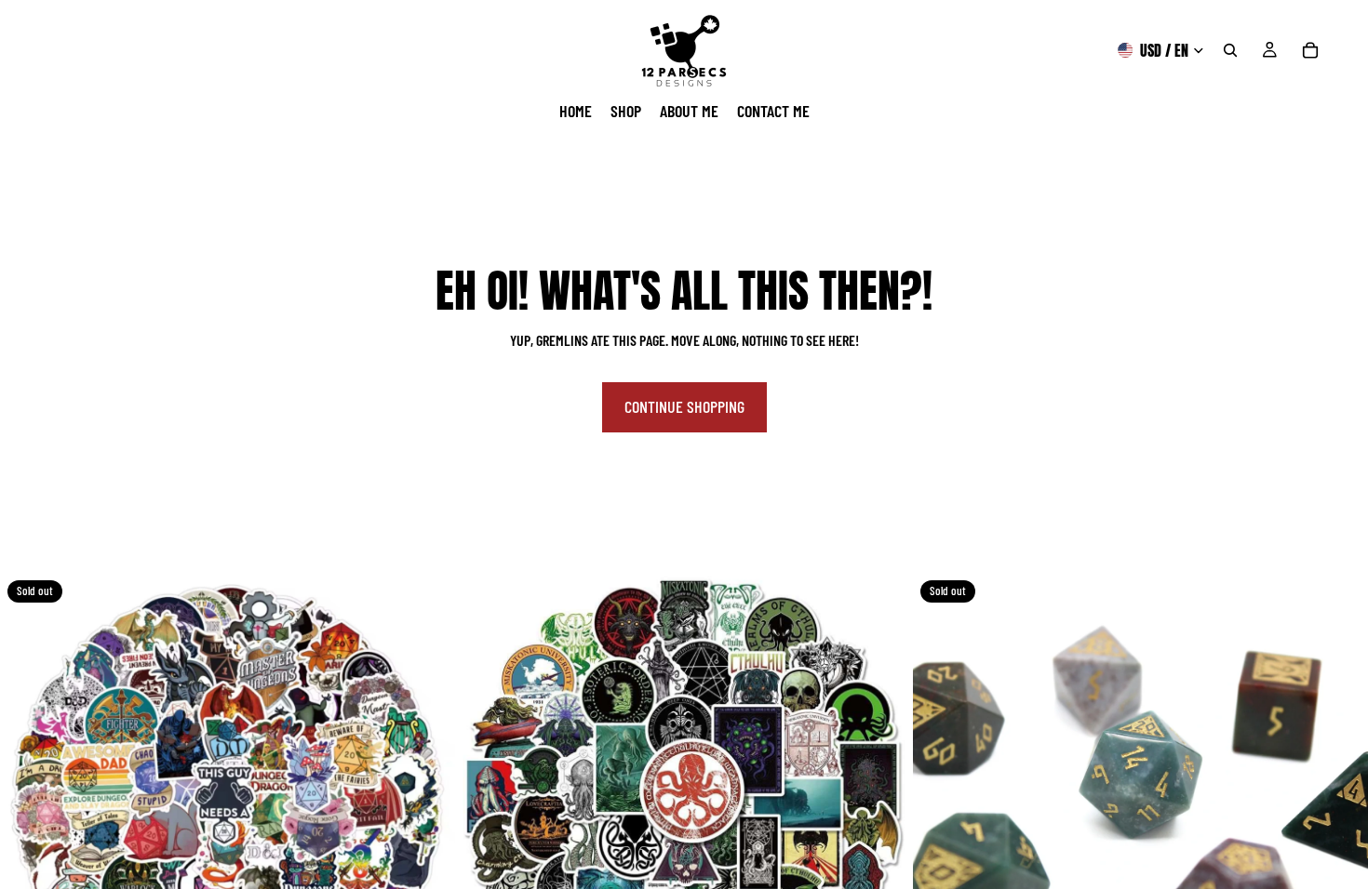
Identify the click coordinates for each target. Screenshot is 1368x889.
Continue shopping (684, 406)
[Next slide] (427, 800)
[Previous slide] (28, 800)
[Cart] (1310, 50)
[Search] (1230, 50)
